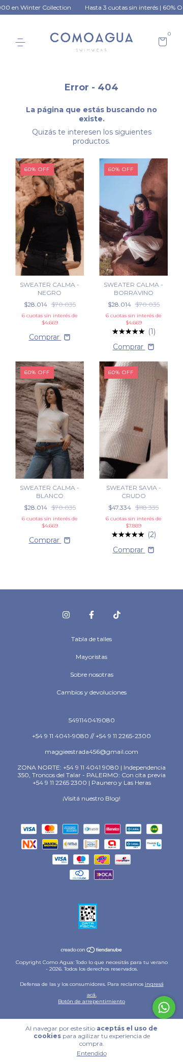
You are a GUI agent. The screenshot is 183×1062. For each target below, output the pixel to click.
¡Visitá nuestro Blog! (91, 798)
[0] (161, 43)
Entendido (92, 1053)
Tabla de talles (91, 639)
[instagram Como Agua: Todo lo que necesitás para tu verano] (66, 615)
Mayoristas (91, 656)
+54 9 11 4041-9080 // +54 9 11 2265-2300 (91, 736)
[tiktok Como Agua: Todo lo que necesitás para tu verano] (117, 615)
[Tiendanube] (92, 950)
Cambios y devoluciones (91, 692)
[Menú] (22, 42)
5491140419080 (92, 720)
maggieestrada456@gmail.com (91, 751)
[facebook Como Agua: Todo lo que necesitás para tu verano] (91, 615)
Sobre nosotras (91, 674)
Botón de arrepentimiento (91, 1001)
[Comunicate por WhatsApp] (163, 1007)
